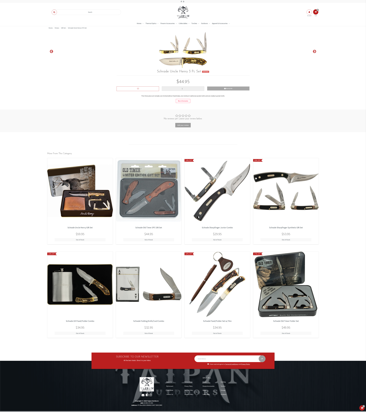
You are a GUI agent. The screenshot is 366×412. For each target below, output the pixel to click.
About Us (169, 382)
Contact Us (169, 394)
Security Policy (188, 394)
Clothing (223, 382)
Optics (204, 390)
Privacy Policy (245, 364)
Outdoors (204, 23)
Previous (51, 51)
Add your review (183, 125)
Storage (223, 390)
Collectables (183, 23)
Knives (139, 23)
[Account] (309, 14)
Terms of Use (188, 382)
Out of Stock (80, 240)
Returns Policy (188, 390)
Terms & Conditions (231, 364)
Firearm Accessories (167, 23)
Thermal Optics (150, 23)
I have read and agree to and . (229, 364)
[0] (362, 410)
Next (314, 51)
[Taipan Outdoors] (183, 12)
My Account (169, 386)
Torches (194, 23)
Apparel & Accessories (220, 23)
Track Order (169, 390)
